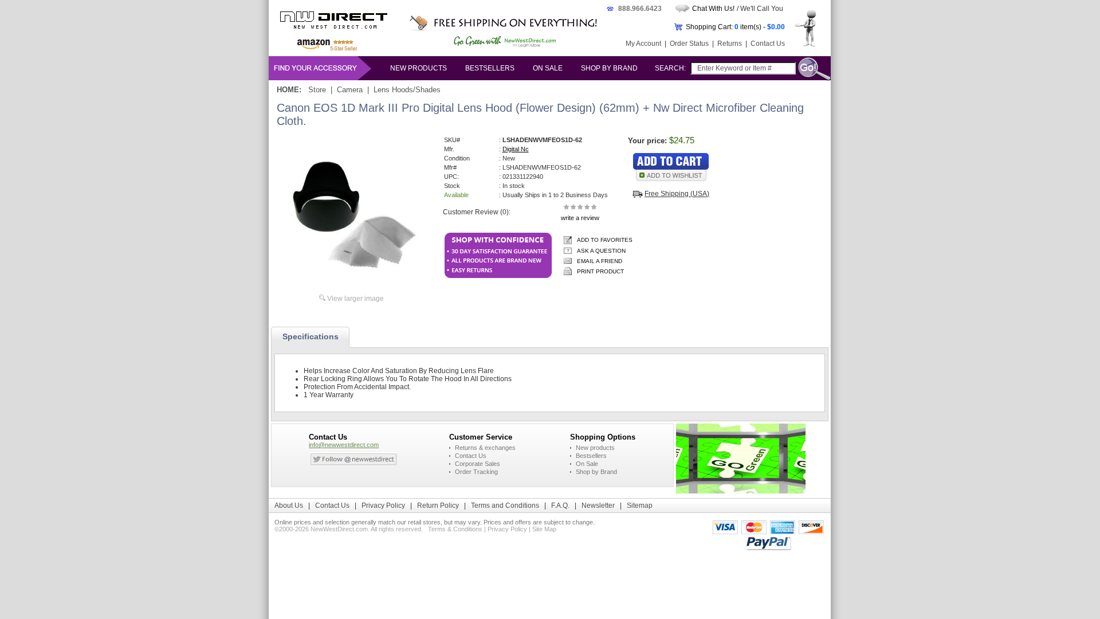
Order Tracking (476, 471)
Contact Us (768, 44)
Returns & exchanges (485, 447)
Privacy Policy (383, 506)
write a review (580, 217)
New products (418, 68)
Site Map (544, 529)
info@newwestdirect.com (344, 444)
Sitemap (640, 506)
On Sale (548, 68)
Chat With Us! (713, 9)
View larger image (355, 299)
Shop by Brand (609, 68)
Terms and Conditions (505, 506)
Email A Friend (599, 261)
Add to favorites (604, 240)
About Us (288, 506)
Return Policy (438, 506)
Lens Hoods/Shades (407, 89)
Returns (729, 44)
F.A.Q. (560, 506)
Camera (350, 89)
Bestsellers (489, 68)
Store (317, 89)
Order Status (689, 44)
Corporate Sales (477, 463)
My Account (643, 44)
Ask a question (601, 251)
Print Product (600, 271)
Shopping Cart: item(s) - (735, 27)
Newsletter (598, 506)
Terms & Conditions (455, 529)
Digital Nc (515, 149)
